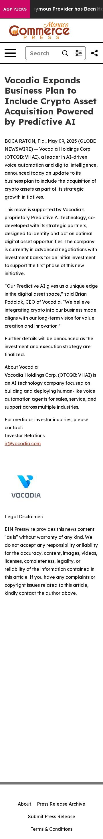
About (24, 804)
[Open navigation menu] (10, 53)
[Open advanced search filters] (79, 53)
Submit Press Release (51, 816)
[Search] (65, 53)
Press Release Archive (61, 804)
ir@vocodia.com (23, 443)
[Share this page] (94, 53)
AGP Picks (15, 9)
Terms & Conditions (51, 829)
